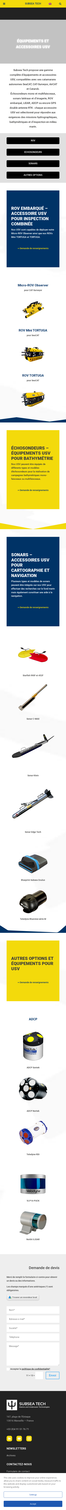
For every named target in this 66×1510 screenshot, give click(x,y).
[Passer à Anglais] (50, 4)
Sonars (33, 163)
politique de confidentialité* (36, 1369)
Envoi (52, 1375)
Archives (11, 1455)
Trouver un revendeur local (24, 1297)
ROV (33, 140)
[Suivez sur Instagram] (29, 1438)
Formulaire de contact (18, 1471)
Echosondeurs (33, 152)
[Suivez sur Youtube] (19, 1438)
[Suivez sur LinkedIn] (9, 1438)
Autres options (33, 175)
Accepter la (30, 1369)
